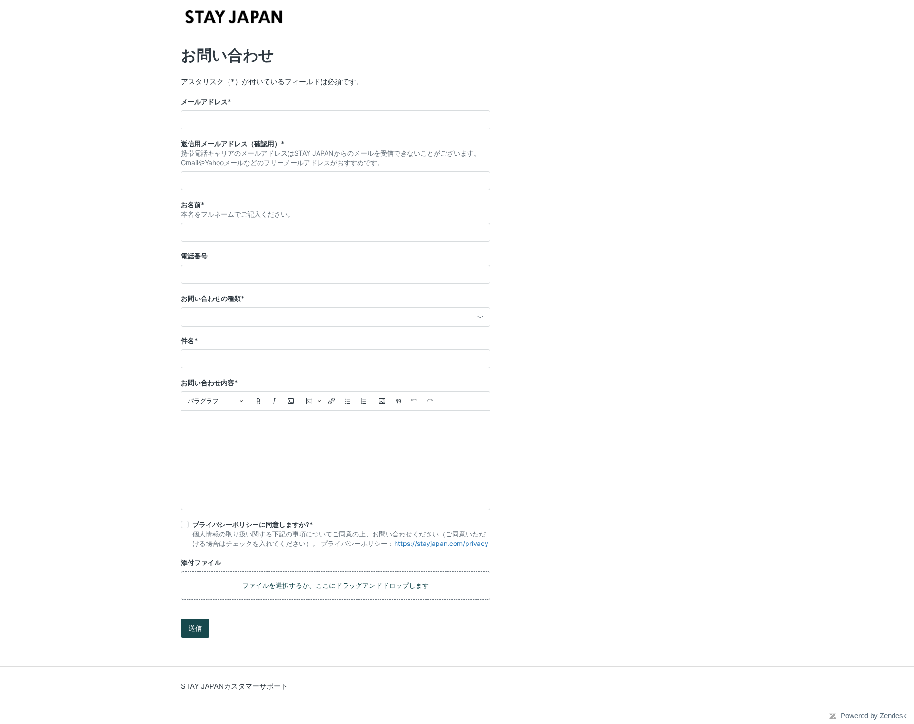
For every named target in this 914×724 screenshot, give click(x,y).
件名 (189, 341)
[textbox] (335, 460)
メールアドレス (206, 102)
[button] (335, 585)
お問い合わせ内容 (209, 382)
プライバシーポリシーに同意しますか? (252, 524)
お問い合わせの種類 (213, 298)
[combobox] (335, 317)
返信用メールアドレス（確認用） (233, 143)
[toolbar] (335, 401)
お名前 (193, 204)
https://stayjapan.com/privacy (441, 543)
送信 (195, 628)
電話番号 (194, 256)
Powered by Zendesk (874, 716)
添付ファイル (201, 562)
